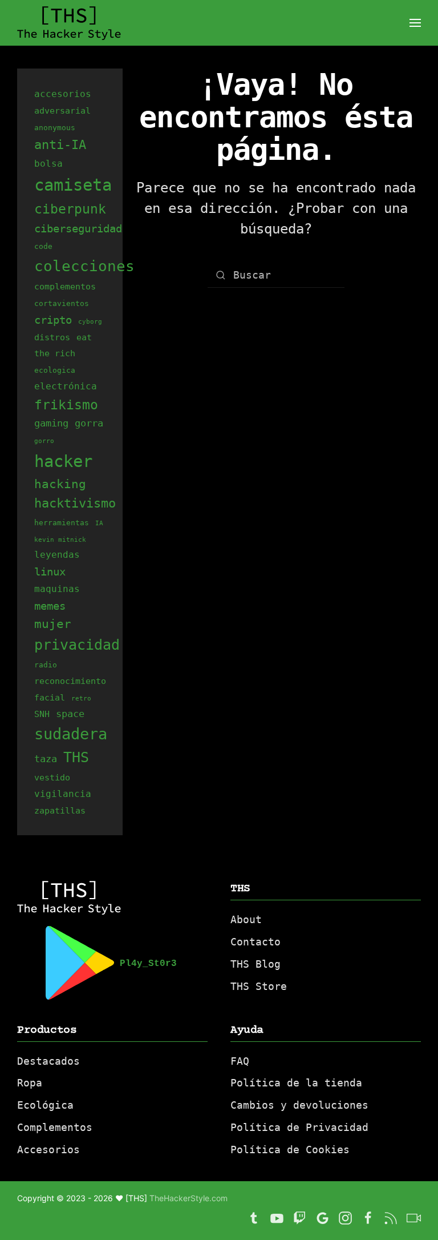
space (70, 713)
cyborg (90, 321)
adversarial (62, 110)
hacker (63, 461)
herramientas (61, 522)
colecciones (84, 266)
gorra (89, 423)
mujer (52, 624)
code (43, 246)
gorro (44, 441)
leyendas (57, 554)
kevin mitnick (60, 539)
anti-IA (60, 144)
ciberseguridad (78, 228)
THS (76, 757)
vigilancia (62, 793)
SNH (42, 714)
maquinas (57, 588)
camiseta (73, 185)
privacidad (77, 645)
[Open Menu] (415, 23)
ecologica (54, 370)
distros (52, 337)
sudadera (70, 734)
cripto (53, 319)
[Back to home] (69, 23)
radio (45, 665)
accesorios (62, 93)
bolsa (48, 163)
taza (45, 758)
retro (81, 698)
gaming (51, 423)
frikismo (66, 404)
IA (99, 523)
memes (50, 605)
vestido (52, 777)
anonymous (54, 127)
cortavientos (61, 303)
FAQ (239, 1061)
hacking (60, 484)
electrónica (65, 386)
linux (50, 571)
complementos (65, 286)
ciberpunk (70, 209)
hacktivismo (75, 503)
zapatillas (60, 810)
